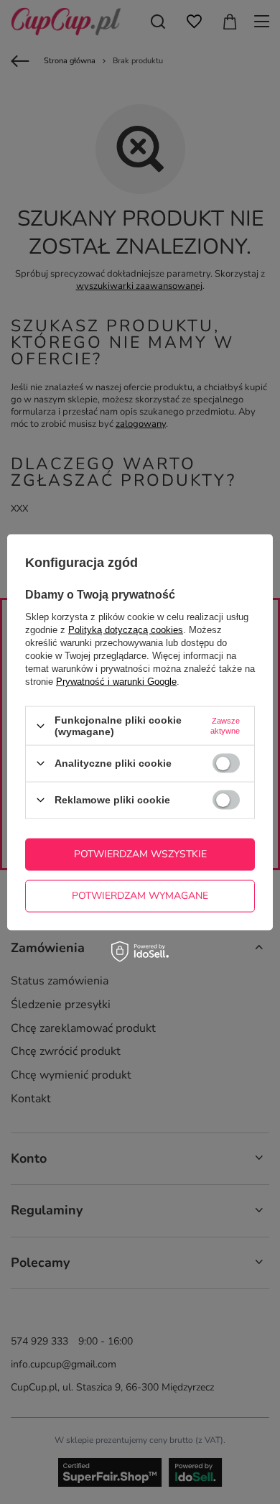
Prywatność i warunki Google (116, 681)
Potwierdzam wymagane (140, 896)
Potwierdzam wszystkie (140, 854)
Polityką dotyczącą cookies (125, 629)
